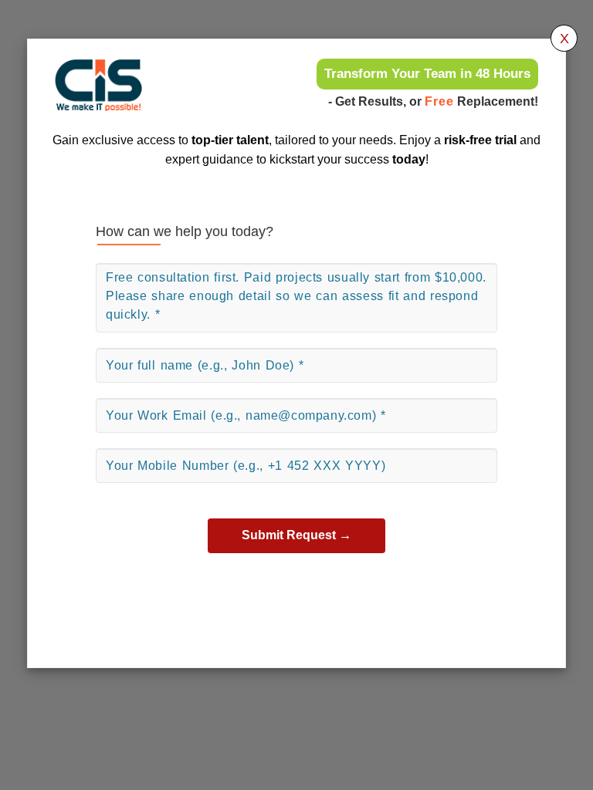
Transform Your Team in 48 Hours (427, 73)
